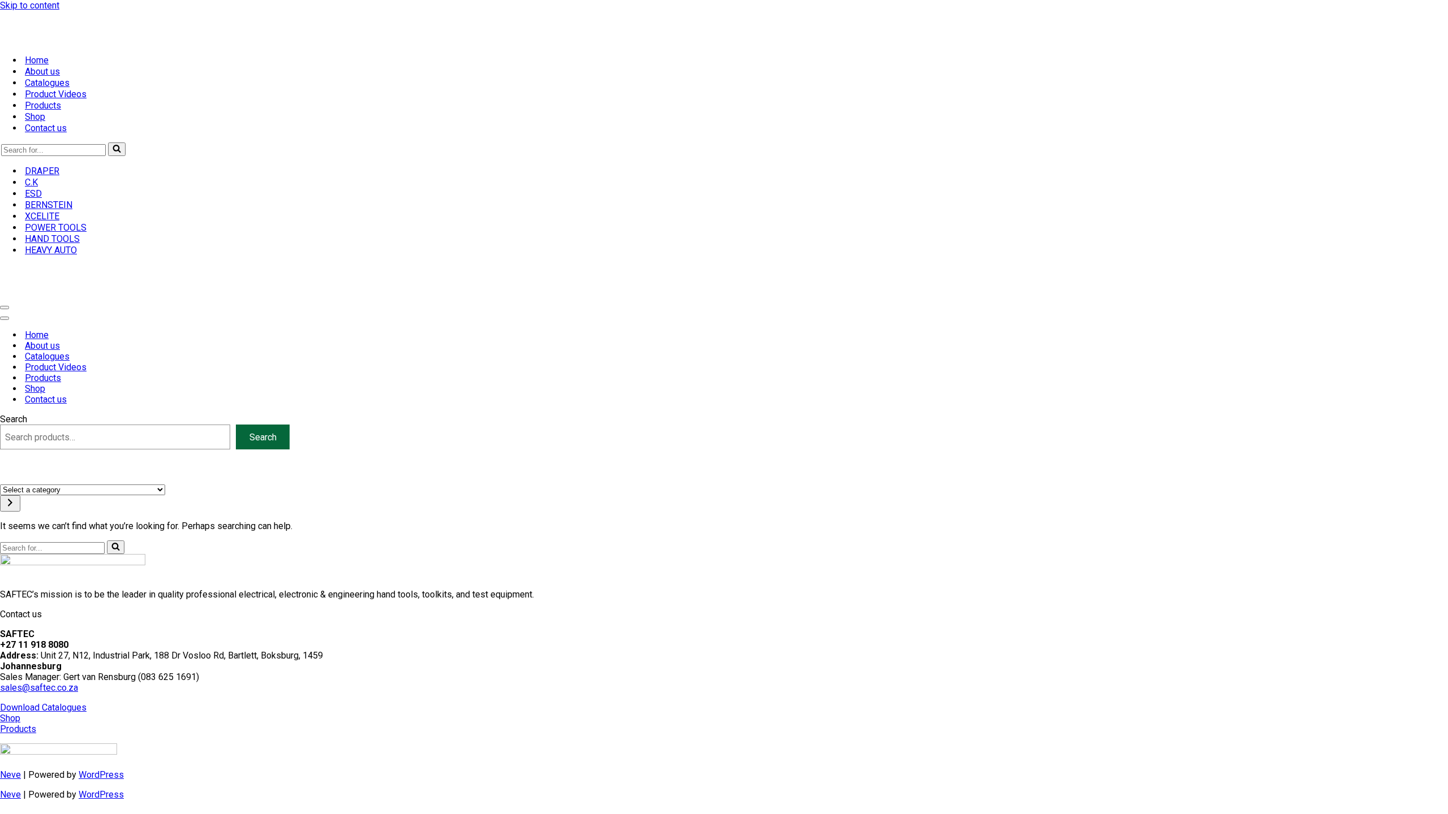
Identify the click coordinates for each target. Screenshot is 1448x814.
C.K (31, 182)
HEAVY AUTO (51, 250)
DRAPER (42, 171)
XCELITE (42, 216)
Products (43, 105)
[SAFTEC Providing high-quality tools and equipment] (724, 28)
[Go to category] (10, 503)
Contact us (46, 128)
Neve (10, 774)
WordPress (101, 774)
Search (13, 419)
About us (42, 71)
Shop (35, 116)
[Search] (117, 149)
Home (37, 60)
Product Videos (56, 94)
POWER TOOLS (56, 227)
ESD (33, 193)
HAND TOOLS (52, 238)
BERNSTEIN (48, 205)
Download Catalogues (43, 707)
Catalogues (47, 82)
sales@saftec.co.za (39, 687)
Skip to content (29, 5)
